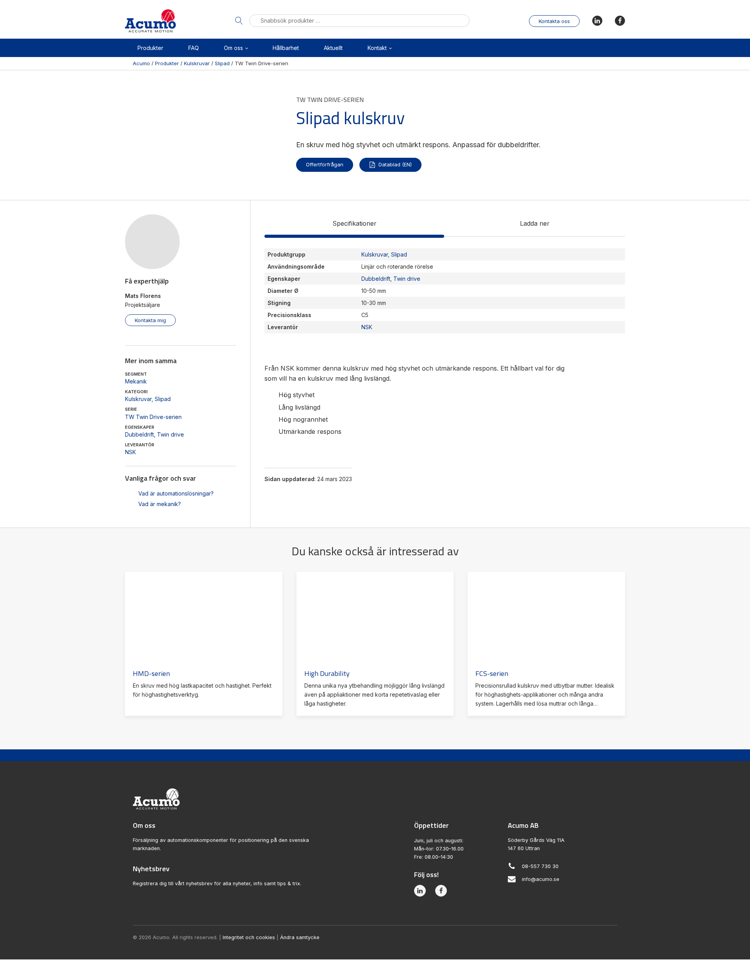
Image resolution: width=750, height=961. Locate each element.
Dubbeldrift (139, 434)
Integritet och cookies (249, 937)
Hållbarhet (286, 48)
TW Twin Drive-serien (153, 417)
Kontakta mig (150, 320)
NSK (130, 452)
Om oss (233, 48)
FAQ (193, 48)
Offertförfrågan (324, 164)
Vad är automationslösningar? (176, 493)
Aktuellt (333, 48)
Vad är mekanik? (159, 504)
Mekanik (136, 381)
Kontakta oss (554, 21)
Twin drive (170, 434)
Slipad (163, 399)
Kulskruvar (138, 399)
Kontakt (377, 48)
